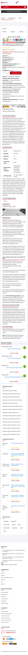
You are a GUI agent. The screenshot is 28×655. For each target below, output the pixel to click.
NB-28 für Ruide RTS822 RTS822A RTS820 (14, 377)
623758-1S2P (6, 524)
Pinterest (15, 564)
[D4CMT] (5, 453)
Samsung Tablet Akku (5, 618)
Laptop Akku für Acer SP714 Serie (9, 390)
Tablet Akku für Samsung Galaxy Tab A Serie (11, 415)
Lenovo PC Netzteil (5, 622)
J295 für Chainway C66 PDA (17, 443)
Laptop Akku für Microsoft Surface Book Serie (12, 400)
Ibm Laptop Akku (4, 611)
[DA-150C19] (6, 475)
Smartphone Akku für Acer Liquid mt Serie (11, 422)
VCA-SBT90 (14, 528)
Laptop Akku (3, 601)
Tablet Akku (3, 596)
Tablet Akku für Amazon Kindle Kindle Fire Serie (12, 406)
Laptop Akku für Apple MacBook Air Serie (11, 397)
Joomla (10, 564)
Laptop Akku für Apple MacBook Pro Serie (11, 393)
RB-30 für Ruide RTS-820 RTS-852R (14, 367)
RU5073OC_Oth (10, 57)
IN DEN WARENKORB (15, 73)
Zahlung (2, 575)
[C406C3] (6, 465)
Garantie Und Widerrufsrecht (7, 577)
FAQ (2, 581)
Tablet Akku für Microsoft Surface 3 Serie (11, 418)
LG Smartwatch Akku (5, 615)
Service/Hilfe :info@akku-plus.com (14, 11)
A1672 (19, 524)
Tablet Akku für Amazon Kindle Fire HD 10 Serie (12, 409)
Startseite (3, 18)
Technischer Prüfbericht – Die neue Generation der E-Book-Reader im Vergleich (13, 557)
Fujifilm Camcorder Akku (6, 620)
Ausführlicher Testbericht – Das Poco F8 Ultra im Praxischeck (12, 561)
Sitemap (2, 584)
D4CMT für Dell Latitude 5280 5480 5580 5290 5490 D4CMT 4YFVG (17, 455)
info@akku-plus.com (11, 632)
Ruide (20, 18)
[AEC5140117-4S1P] (6, 507)
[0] (16, 2)
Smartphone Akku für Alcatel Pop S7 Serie (11, 431)
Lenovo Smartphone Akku (6, 613)
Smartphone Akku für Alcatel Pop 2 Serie (11, 428)
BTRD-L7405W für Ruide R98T (14, 358)
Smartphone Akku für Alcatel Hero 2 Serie (11, 425)
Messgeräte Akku (12, 18)
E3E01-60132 (6, 528)
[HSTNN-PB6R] (6, 496)
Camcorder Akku (4, 598)
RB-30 (5, 201)
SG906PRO (6, 521)
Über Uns (3, 573)
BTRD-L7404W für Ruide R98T (14, 349)
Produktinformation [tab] (8, 109)
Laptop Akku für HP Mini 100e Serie (9, 403)
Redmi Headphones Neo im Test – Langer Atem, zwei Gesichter (13, 554)
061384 (13, 524)
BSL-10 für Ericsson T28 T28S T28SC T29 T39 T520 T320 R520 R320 (18, 486)
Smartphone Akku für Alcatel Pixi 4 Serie (11, 434)
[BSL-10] (6, 486)
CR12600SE (13, 521)
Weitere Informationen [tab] (8, 111)
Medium (6, 564)
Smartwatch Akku (4, 592)
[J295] (6, 444)
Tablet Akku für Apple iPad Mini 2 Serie (10, 412)
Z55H (5, 531)
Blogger (2, 564)
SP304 (21, 528)
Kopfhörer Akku (4, 594)
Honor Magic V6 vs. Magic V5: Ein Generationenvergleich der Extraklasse (13, 551)
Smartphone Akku (4, 603)
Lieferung (3, 579)
